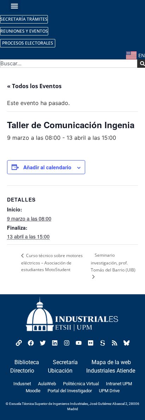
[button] (14, 6)
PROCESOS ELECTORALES (27, 43)
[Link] (19, 343)
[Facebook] (31, 343)
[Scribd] (102, 343)
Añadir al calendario (47, 167)
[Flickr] (90, 343)
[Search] (141, 63)
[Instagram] (66, 343)
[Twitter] (43, 343)
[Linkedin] (55, 343)
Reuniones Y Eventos (24, 31)
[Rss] (114, 343)
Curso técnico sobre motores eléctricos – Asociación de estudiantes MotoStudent (52, 262)
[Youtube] (78, 343)
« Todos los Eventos (34, 86)
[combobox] (68, 63)
